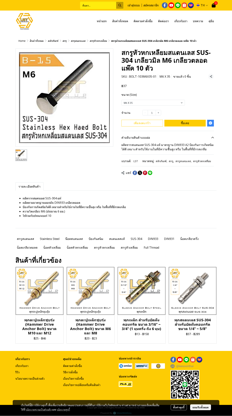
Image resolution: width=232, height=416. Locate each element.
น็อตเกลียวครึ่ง (189, 239)
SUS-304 (136, 239)
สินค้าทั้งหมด (37, 41)
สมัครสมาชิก (151, 5)
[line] (178, 5)
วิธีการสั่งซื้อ (70, 372)
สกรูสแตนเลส (78, 41)
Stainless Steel (49, 239)
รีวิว (17, 372)
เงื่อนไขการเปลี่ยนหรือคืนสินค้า (81, 385)
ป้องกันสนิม (96, 239)
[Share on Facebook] (135, 173)
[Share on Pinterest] (145, 173)
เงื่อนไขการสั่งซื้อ (73, 379)
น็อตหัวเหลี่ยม (52, 248)
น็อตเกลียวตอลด (27, 248)
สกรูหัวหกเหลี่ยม (98, 41)
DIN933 (153, 239)
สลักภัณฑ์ (53, 41)
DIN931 (169, 239)
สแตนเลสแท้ (117, 239)
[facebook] (165, 5)
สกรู (65, 41)
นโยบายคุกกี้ (63, 409)
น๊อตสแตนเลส (74, 239)
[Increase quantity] (158, 112)
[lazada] (191, 5)
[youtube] (171, 5)
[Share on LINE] (150, 173)
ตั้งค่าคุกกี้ (179, 407)
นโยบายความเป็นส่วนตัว (38, 409)
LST (135, 161)
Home (22, 41)
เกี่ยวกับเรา (21, 366)
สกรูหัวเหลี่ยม (129, 248)
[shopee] (184, 5)
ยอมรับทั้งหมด (200, 407)
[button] (102, 5)
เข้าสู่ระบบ (134, 5)
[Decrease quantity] (145, 112)
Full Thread (151, 248)
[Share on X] (140, 173)
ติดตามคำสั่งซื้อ (72, 366)
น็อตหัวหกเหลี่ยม (77, 248)
